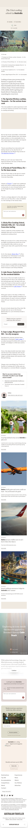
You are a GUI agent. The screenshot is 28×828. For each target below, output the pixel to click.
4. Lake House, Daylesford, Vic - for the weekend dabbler (12, 70)
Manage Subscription (6, 791)
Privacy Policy (19, 819)
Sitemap (7, 819)
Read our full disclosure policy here (12, 809)
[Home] (14, 824)
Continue (14, 670)
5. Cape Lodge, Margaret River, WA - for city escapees (14, 74)
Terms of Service (12, 819)
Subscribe (20, 324)
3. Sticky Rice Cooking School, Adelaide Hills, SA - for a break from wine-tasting (13, 65)
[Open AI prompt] (25, 824)
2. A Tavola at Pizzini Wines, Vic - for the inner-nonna (13, 62)
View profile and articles (15, 395)
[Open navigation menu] (3, 824)
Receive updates (13, 732)
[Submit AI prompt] (23, 215)
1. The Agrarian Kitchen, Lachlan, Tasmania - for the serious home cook (13, 57)
